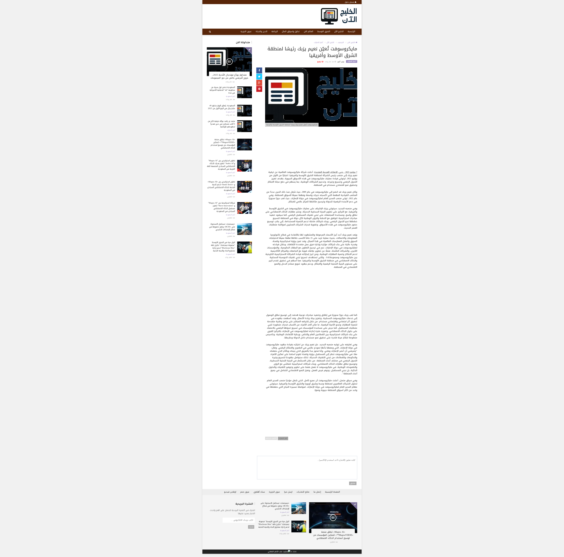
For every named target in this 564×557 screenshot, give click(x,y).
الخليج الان (351, 42)
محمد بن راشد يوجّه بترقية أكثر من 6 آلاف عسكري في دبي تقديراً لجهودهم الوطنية (221, 124)
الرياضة (274, 31)
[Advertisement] (311, 150)
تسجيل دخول (350, 2)
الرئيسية (351, 31)
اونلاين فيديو (230, 492)
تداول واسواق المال (291, 31)
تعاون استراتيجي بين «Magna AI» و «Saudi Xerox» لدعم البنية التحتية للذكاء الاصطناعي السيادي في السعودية (221, 186)
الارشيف (341, 42)
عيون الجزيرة (246, 31)
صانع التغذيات (303, 492)
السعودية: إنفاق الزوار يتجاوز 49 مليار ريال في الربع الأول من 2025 (221, 107)
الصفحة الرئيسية (332, 492)
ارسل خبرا (288, 492)
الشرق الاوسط (323, 31)
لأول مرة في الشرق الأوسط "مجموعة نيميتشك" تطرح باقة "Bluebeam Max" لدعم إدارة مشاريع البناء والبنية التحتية (223, 246)
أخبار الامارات (231, 130)
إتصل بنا (317, 492)
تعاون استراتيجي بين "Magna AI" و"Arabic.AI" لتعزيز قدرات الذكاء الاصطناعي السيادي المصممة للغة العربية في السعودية (221, 165)
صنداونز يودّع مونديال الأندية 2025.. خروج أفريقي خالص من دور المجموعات (229, 76)
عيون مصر (244, 492)
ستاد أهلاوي (259, 492)
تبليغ (319, 61)
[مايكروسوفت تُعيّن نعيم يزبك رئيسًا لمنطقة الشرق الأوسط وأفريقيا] (311, 97)
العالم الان (308, 31)
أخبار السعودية (230, 96)
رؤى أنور (340, 61)
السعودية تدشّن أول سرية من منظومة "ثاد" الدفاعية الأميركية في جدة (222, 90)
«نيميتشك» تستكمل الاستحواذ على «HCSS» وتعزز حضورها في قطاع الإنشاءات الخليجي (222, 226)
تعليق (353, 483)
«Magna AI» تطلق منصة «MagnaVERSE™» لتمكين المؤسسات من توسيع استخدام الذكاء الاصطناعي (223, 144)
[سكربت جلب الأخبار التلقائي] (279, 551)
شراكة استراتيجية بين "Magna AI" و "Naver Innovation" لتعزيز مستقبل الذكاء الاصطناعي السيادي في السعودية (221, 207)
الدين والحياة (261, 31)
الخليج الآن (339, 31)
